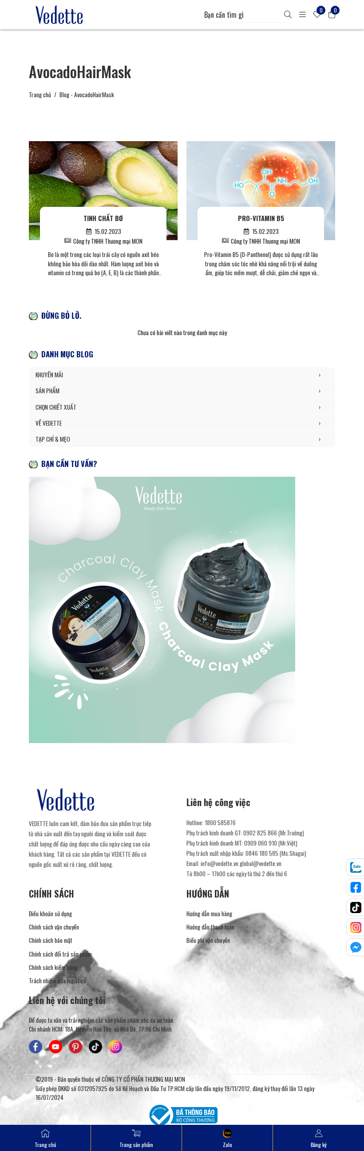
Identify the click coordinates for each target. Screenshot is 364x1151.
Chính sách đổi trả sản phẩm (60, 953)
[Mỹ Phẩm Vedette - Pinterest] (75, 1046)
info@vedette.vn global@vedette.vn (241, 863)
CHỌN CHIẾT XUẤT (178, 407)
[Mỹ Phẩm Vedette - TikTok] (95, 1046)
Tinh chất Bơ (103, 218)
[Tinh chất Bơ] (103, 190)
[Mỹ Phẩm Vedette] (59, 14)
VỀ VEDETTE (178, 423)
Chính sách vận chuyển (54, 926)
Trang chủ (40, 94)
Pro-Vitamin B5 (261, 218)
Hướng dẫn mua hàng (209, 913)
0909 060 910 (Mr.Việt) (270, 843)
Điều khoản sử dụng (50, 913)
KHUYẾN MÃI (178, 374)
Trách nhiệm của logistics (57, 980)
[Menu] (302, 14)
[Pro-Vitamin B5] (260, 190)
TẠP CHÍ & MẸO (178, 439)
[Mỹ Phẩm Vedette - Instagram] (115, 1046)
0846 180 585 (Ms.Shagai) (275, 853)
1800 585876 (220, 822)
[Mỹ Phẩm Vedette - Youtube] (55, 1046)
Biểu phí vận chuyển (208, 940)
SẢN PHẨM (178, 390)
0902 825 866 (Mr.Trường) (273, 832)
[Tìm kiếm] (288, 14)
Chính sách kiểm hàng (53, 967)
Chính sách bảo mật (50, 940)
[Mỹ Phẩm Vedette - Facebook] (35, 1046)
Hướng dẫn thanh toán (210, 926)
